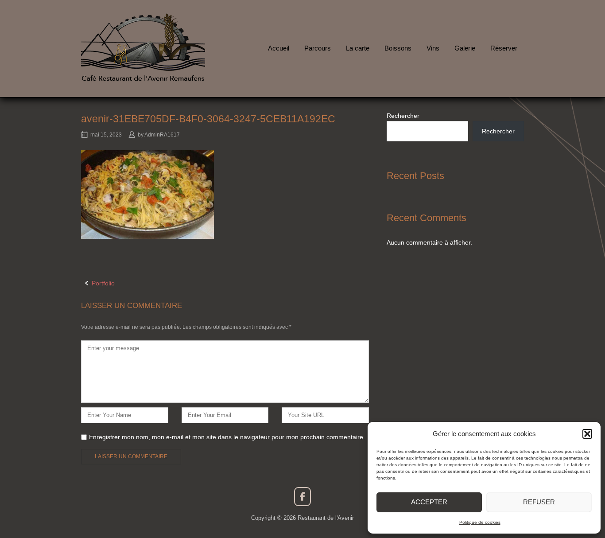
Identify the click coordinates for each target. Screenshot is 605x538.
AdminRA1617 (162, 135)
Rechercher (403, 115)
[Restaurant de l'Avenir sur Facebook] (302, 496)
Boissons (397, 48)
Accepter (429, 502)
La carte (357, 48)
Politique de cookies (479, 522)
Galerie (464, 48)
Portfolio (103, 283)
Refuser (539, 502)
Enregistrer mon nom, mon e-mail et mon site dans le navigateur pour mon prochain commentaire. (227, 437)
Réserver (503, 48)
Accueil (278, 48)
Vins (433, 48)
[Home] (143, 47)
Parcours (317, 48)
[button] (587, 433)
